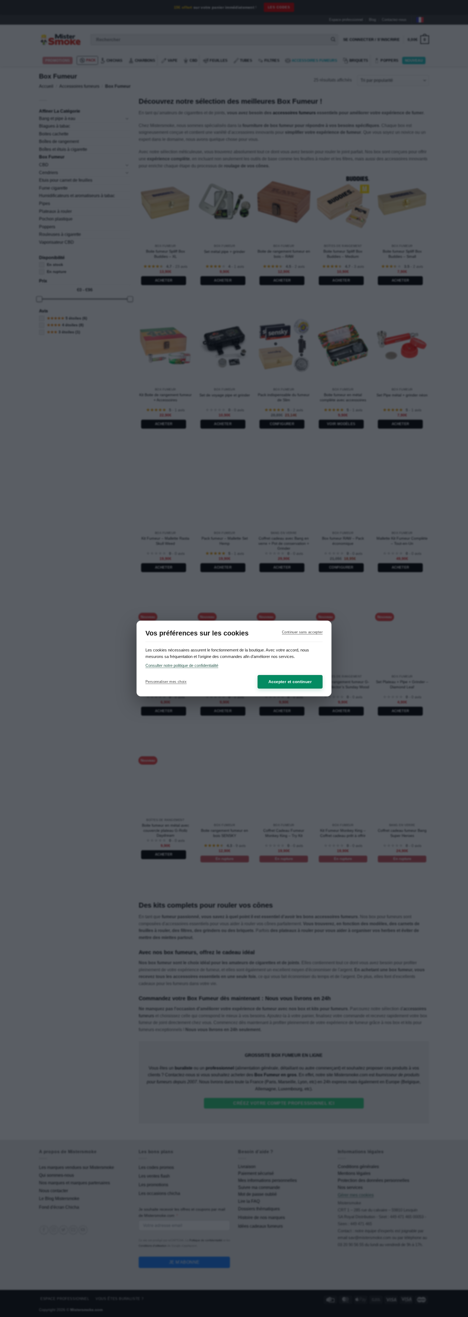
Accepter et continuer (290, 681)
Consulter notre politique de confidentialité (181, 665)
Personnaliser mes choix (166, 682)
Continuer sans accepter (302, 632)
